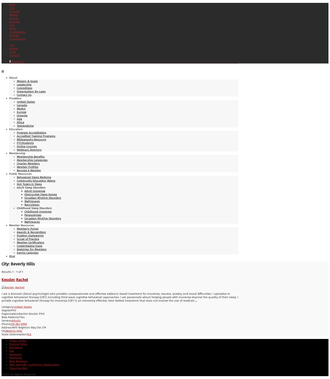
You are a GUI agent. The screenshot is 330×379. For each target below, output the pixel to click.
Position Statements (30, 235)
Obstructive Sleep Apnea (40, 194)
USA (12, 8)
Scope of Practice (28, 239)
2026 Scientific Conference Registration (34, 364)
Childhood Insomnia (38, 211)
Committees (24, 88)
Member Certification (30, 242)
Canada (14, 11)
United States (26, 102)
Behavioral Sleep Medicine (34, 177)
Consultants (17, 39)
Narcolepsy (31, 204)
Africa (13, 28)
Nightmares (32, 201)
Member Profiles (27, 167)
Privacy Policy (18, 340)
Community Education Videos (36, 180)
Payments (15, 358)
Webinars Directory (29, 150)
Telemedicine (17, 32)
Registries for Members (32, 249)
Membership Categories (32, 160)
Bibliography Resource (31, 139)
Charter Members (28, 163)
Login (12, 52)
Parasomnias (32, 215)
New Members (18, 361)
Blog (12, 256)
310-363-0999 (18, 324)
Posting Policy (18, 344)
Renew (13, 48)
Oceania (14, 21)
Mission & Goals (27, 81)
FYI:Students (25, 143)
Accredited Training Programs (36, 136)
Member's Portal (28, 228)
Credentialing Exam (29, 246)
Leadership (24, 84)
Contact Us (24, 95)
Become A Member (29, 170)
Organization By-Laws (31, 91)
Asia (12, 25)
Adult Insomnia (34, 191)
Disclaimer (16, 347)
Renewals (15, 354)
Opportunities (18, 368)
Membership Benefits (31, 156)
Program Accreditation (31, 132)
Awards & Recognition (31, 232)
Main (12, 4)
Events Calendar (28, 253)
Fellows (14, 35)
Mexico (13, 15)
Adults (16, 320)
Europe (14, 18)
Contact (14, 55)
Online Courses (27, 146)
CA (29, 334)
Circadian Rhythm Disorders (42, 198)
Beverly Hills (14, 331)
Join (11, 45)
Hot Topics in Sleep (29, 184)
